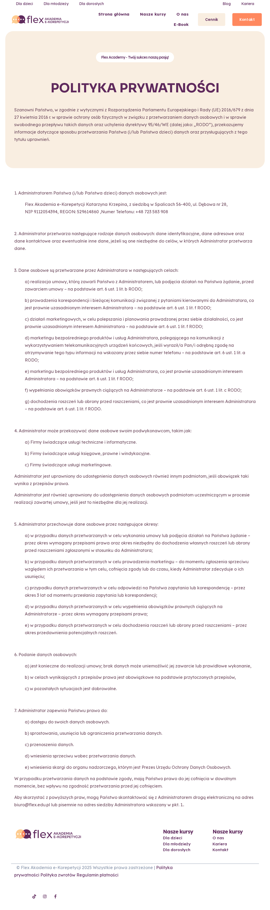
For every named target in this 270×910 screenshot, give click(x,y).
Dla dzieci (172, 837)
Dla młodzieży (177, 843)
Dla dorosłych (176, 849)
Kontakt (220, 849)
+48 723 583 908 (152, 211)
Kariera (220, 843)
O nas (218, 837)
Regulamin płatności (97, 875)
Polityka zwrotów (57, 875)
